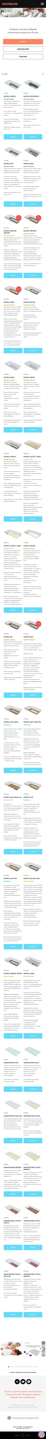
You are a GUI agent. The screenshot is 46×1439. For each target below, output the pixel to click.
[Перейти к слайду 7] (20, 1366)
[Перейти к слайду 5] (16, 1366)
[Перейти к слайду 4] (14, 1366)
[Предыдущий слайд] (2, 1349)
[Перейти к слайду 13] (31, 1366)
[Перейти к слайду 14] (33, 1366)
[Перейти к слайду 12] (29, 1366)
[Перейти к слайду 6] (18, 1366)
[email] (23, 1381)
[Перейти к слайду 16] (37, 1366)
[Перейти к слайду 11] (27, 1366)
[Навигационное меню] (42, 4)
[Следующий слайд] (44, 1349)
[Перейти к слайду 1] (8, 1366)
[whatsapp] (28, 1381)
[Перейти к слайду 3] (12, 1366)
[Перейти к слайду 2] (10, 1366)
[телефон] (17, 1381)
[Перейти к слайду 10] (25, 1366)
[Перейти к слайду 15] (35, 1366)
